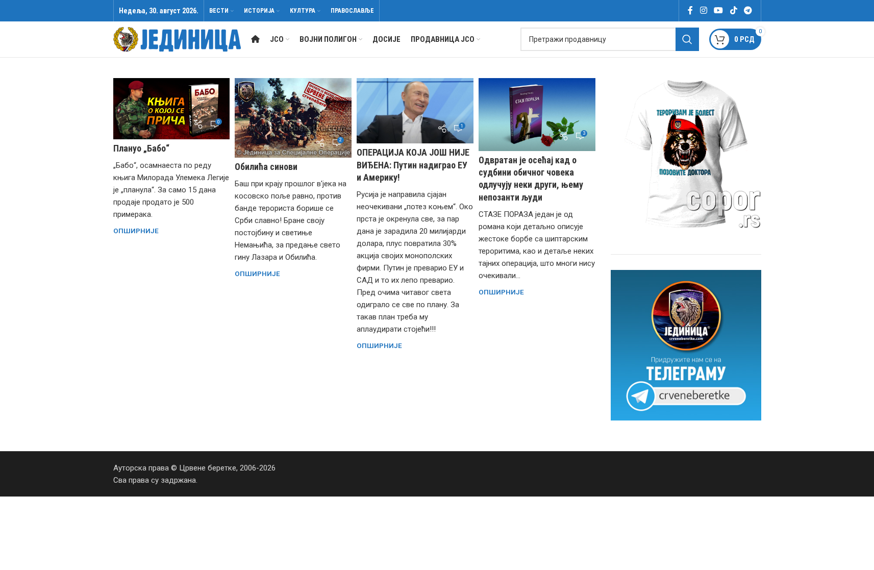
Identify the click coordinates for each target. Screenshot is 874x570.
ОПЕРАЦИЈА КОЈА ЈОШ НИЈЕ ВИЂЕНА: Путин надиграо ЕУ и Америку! (413, 164)
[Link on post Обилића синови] (293, 118)
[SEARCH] (687, 39)
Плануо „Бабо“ (141, 148)
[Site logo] (177, 38)
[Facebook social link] (690, 10)
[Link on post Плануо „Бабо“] (171, 108)
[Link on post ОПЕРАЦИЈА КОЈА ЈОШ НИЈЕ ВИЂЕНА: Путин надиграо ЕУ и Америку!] (415, 110)
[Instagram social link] (703, 10)
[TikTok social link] (733, 10)
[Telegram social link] (747, 10)
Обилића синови (266, 166)
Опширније (136, 231)
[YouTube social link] (719, 10)
